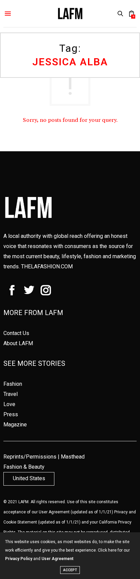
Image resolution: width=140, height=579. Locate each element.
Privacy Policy (18, 558)
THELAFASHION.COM (47, 266)
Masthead (73, 456)
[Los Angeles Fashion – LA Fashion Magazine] (70, 13)
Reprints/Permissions (29, 456)
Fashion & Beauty (24, 467)
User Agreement (54, 512)
